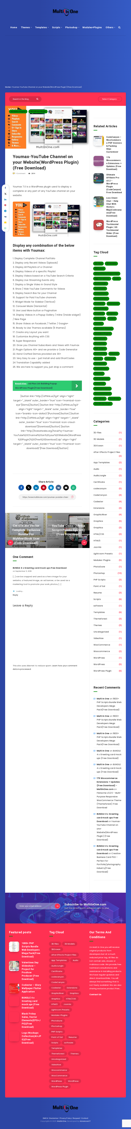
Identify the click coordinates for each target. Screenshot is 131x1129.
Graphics (99, 313)
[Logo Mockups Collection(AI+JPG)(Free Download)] (14, 1036)
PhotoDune (100, 338)
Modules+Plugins (92, 27)
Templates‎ (41, 27)
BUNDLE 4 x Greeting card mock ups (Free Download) (109, 754)
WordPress (100, 398)
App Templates (102, 278)
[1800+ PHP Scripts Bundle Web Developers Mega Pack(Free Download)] (14, 947)
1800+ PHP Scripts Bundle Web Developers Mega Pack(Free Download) (31, 950)
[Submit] (37, 98)
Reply (15, 595)
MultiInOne (61, 1121)
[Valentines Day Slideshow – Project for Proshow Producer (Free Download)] (14, 966)
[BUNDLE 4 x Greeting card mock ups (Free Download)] (14, 1001)
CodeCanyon (101, 298)
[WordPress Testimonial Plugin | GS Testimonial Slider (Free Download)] (99, 225)
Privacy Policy (66, 1118)
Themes (25, 27)
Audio (116, 278)
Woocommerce (102, 388)
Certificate (100, 288)
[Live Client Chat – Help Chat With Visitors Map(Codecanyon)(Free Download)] (99, 201)
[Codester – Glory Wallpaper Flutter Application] (14, 988)
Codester (99, 303)
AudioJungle (100, 283)
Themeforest (101, 368)
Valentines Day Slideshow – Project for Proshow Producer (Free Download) (30, 970)
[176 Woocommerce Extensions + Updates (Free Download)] (99, 161)
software (110, 358)
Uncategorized (102, 378)
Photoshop (71, 27)
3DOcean (99, 268)
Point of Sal (100, 353)
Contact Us (95, 994)
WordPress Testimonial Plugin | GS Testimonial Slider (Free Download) (112, 228)
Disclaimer (53, 1118)
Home (13, 27)
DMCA (45, 1118)
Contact (84, 1118)
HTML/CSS (99, 318)
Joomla (98, 323)
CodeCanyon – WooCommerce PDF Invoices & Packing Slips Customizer (114, 144)
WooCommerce (102, 393)
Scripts (56, 27)
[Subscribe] (57, 906)
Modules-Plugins (18, 111)
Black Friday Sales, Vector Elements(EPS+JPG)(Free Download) (31, 1020)
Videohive (99, 383)
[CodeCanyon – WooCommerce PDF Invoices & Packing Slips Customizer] (99, 141)
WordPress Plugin (38, 111)
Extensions (113, 303)
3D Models (111, 263)
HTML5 (112, 318)
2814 (33, 173)
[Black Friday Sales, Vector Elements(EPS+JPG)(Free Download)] (14, 1017)
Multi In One (103, 698)
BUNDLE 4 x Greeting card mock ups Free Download (40, 568)
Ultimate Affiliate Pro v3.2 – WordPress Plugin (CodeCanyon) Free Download (114, 184)
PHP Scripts (100, 348)
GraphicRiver (101, 308)
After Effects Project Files (106, 273)
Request (76, 1118)
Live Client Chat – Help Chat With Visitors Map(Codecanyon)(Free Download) (114, 207)
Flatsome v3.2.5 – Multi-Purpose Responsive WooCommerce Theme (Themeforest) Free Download (109, 800)
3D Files (98, 263)
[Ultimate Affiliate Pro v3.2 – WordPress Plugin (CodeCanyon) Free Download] (99, 178)
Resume (114, 353)
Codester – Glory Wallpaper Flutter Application (31, 988)
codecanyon (101, 293)
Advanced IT (85, 1121)
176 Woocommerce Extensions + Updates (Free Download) (114, 163)
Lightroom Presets (103, 328)
